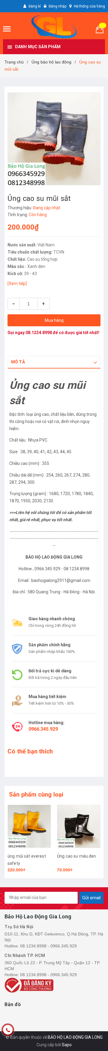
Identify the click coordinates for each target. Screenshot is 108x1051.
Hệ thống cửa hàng (89, 6)
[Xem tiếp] (17, 283)
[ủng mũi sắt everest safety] (29, 826)
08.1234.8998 (39, 332)
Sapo (67, 1044)
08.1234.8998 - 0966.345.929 (48, 946)
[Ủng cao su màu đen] (78, 826)
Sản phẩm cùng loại (36, 794)
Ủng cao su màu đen (76, 856)
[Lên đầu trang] (90, 1039)
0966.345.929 (43, 729)
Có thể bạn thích (30, 751)
